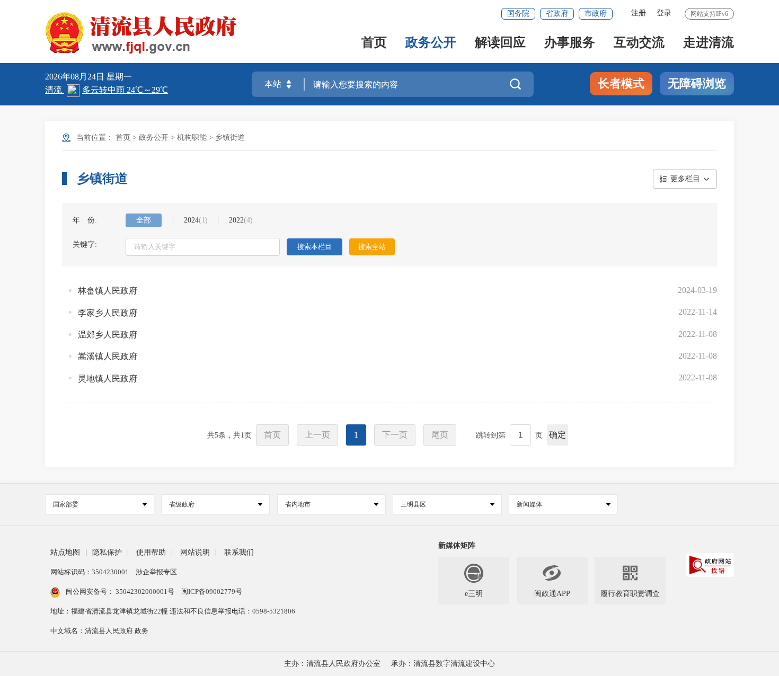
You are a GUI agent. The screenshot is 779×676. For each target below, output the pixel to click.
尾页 (439, 434)
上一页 (317, 434)
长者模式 (621, 83)
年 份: (85, 220)
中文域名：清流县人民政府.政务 (99, 631)
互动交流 (639, 43)
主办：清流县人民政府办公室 (332, 664)
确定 (557, 434)
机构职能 (192, 137)
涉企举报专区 (156, 572)
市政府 (596, 13)
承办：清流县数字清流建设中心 (443, 664)
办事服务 (569, 43)
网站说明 (195, 552)
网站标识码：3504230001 (90, 572)
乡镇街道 (230, 137)
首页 (374, 43)
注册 (638, 13)
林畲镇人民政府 (107, 290)
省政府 (557, 13)
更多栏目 (685, 179)
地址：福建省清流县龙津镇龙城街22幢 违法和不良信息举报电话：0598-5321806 (172, 611)
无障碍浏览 (697, 83)
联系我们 (239, 552)
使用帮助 (151, 552)
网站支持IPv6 (709, 13)
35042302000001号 (145, 591)
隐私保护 (107, 552)
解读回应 (500, 43)
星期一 (119, 76)
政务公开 (430, 43)
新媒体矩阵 (456, 545)
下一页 (395, 434)
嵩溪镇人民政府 (107, 356)
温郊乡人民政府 (107, 334)
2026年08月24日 (76, 76)
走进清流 (708, 43)
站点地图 (65, 552)
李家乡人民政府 (107, 312)
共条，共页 (229, 435)
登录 (664, 13)
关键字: (85, 244)
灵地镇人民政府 (107, 378)
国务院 (518, 13)
